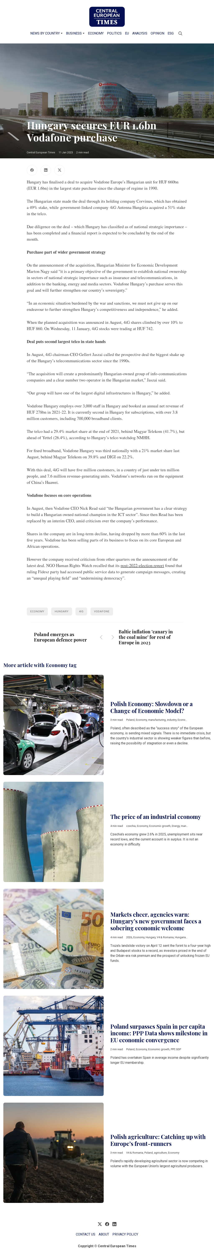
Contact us (85, 1234)
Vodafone (102, 611)
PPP (173, 1049)
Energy (176, 825)
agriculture (160, 1152)
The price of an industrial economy (155, 816)
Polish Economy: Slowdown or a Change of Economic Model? (151, 707)
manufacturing (157, 719)
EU (127, 33)
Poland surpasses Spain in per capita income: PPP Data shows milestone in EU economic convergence (159, 1033)
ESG (171, 33)
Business (74, 33)
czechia (131, 825)
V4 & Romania (165, 937)
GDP (178, 1049)
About (104, 1234)
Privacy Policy (125, 1234)
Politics (114, 33)
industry (171, 719)
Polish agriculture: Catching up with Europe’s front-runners (158, 1140)
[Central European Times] (107, 17)
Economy (96, 33)
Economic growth (188, 719)
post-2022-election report (142, 565)
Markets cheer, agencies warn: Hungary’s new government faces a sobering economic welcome (155, 921)
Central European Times (41, 152)
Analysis (139, 33)
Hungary (62, 611)
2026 (129, 937)
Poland (130, 719)
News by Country (45, 33)
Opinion (157, 33)
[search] (180, 33)
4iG (81, 611)
